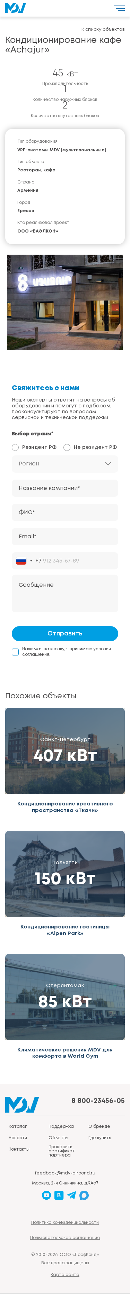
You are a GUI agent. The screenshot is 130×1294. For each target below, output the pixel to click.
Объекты (58, 1138)
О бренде (99, 1126)
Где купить (99, 1138)
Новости (18, 1138)
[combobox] (28, 560)
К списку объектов (103, 29)
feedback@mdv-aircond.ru (65, 1173)
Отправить (65, 633)
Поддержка (61, 1126)
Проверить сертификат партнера (62, 1151)
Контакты (19, 1149)
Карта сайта (65, 1275)
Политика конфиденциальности (65, 1223)
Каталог (18, 1126)
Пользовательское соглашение (65, 1238)
